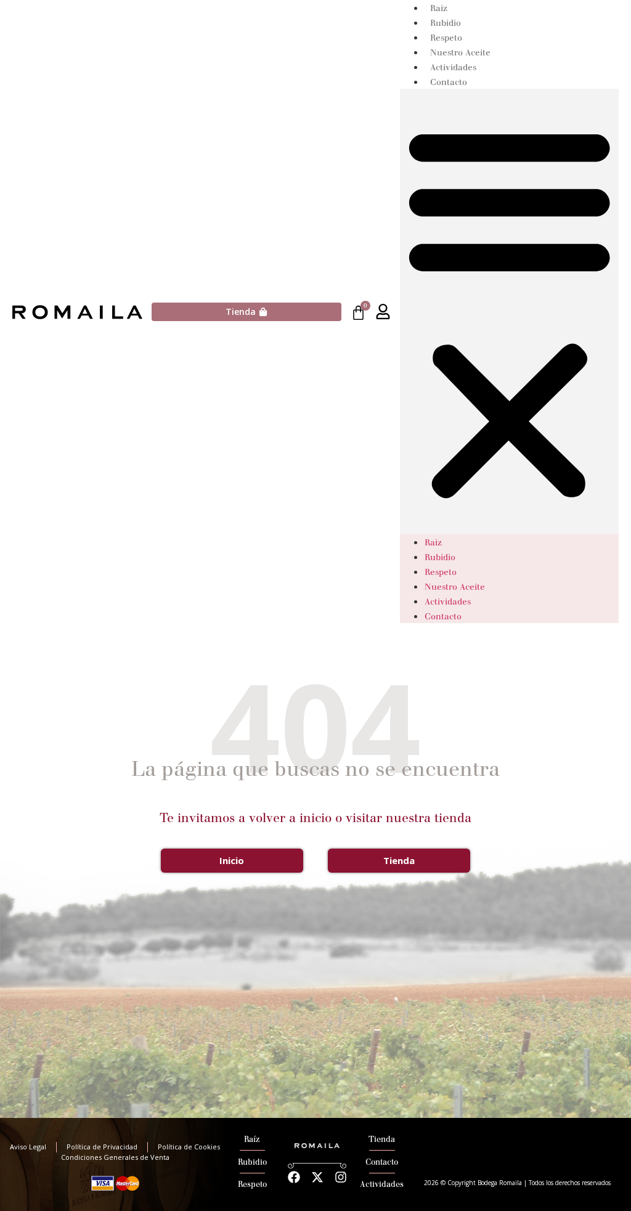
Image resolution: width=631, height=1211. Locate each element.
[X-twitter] (317, 1177)
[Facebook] (294, 1177)
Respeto (446, 38)
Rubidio (445, 23)
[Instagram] (340, 1177)
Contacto (448, 82)
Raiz (438, 8)
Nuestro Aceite (460, 52)
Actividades (453, 67)
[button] (509, 311)
